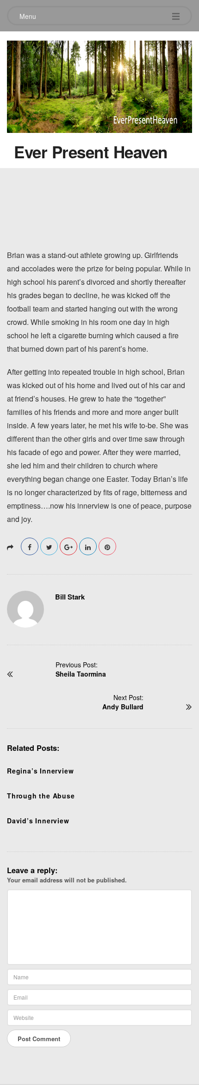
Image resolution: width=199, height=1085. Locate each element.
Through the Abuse (41, 795)
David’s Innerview (38, 820)
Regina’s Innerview (40, 770)
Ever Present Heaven (91, 151)
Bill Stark (70, 597)
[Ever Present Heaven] (99, 84)
